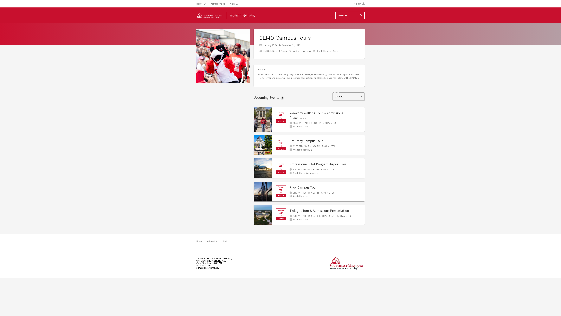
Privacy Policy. (149, 310)
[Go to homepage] (209, 15)
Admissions (213, 241)
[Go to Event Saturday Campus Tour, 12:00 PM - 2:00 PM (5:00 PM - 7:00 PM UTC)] (309, 145)
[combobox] (348, 96)
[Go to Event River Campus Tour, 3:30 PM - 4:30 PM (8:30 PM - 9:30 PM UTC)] (309, 191)
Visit (225, 241)
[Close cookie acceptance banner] (555, 309)
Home (199, 241)
